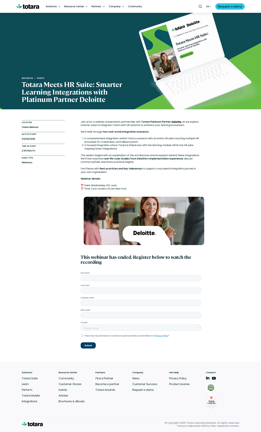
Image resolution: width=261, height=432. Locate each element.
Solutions (51, 6)
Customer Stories (70, 384)
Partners (96, 6)
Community (135, 6)
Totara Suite (30, 378)
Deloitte (176, 122)
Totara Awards (105, 390)
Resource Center (74, 6)
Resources (27, 78)
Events (40, 78)
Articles (63, 395)
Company (115, 6)
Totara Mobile (31, 395)
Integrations (29, 401)
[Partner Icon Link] (211, 388)
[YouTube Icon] (214, 379)
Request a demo (143, 390)
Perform (27, 390)
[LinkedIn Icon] (207, 378)
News (135, 378)
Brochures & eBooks (72, 401)
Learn (25, 384)
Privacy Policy (178, 378)
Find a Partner (104, 378)
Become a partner (107, 384)
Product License (179, 384)
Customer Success (144, 384)
